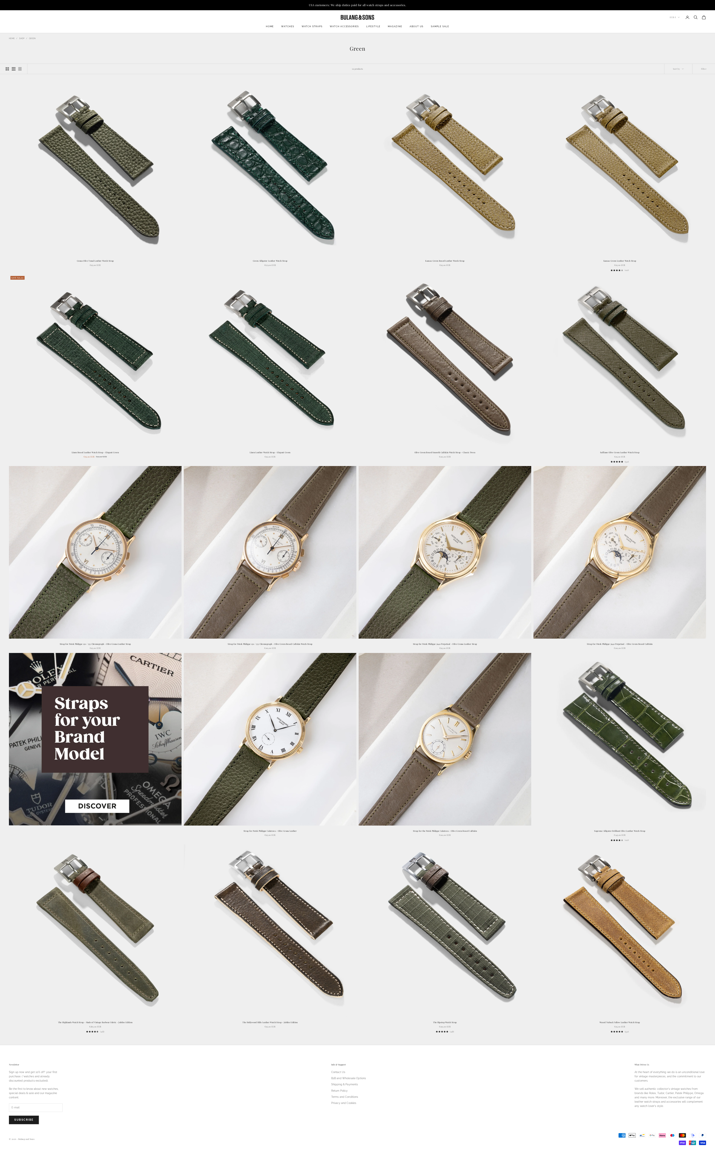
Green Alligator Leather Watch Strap (270, 260)
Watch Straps (312, 26)
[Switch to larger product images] (7, 69)
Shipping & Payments (344, 1084)
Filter (703, 68)
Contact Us (338, 1072)
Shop (21, 38)
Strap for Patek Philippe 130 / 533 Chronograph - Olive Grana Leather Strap (95, 644)
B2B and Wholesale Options (348, 1078)
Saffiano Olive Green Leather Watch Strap (619, 452)
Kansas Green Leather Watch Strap (619, 260)
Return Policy (339, 1090)
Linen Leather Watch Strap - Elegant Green (270, 452)
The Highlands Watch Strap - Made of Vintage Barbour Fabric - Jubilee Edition (95, 1022)
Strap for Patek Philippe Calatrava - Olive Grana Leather (270, 830)
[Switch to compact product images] (20, 69)
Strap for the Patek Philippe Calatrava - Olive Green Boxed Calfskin (445, 830)
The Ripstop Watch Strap (445, 1022)
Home (270, 26)
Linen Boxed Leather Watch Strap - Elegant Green (95, 452)
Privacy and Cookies (343, 1102)
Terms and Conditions (344, 1096)
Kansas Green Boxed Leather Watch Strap (444, 260)
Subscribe (24, 1119)
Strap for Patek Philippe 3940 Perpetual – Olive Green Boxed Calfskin (619, 644)
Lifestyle (373, 26)
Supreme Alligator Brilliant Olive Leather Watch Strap (619, 830)
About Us (416, 26)
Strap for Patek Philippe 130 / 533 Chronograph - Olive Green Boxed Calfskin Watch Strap (270, 644)
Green (32, 38)
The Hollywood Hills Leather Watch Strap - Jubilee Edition (270, 1022)
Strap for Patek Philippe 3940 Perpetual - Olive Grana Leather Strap (445, 644)
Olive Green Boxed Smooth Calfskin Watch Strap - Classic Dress (445, 452)
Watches (287, 26)
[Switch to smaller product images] (13, 69)
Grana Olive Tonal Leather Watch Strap (95, 260)
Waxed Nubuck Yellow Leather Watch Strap (620, 1022)
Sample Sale (440, 26)
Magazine (395, 26)
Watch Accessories (344, 26)
